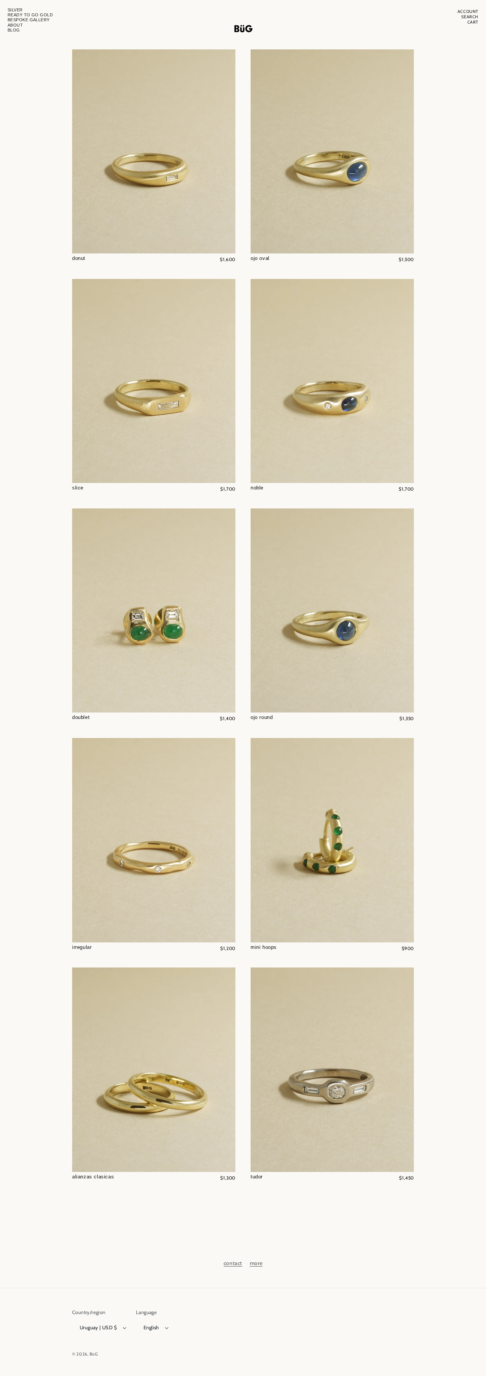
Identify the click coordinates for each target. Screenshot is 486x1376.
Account (468, 11)
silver (15, 10)
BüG (94, 1354)
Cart (472, 22)
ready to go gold (30, 15)
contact (233, 1263)
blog (14, 30)
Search (469, 16)
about (15, 25)
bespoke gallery (29, 19)
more (256, 1263)
